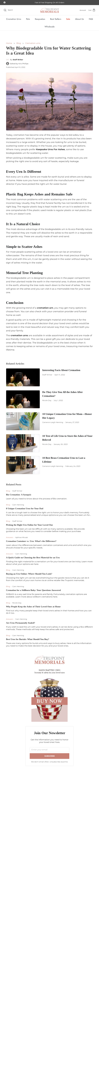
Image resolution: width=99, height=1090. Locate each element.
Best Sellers (55, 19)
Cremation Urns (13, 19)
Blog (18, 43)
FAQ (91, 19)
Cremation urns (32, 43)
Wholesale (50, 26)
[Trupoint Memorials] (49, 10)
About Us (79, 19)
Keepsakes (40, 19)
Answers (9, 537)
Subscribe (49, 756)
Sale (68, 19)
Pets (28, 19)
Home (9, 43)
